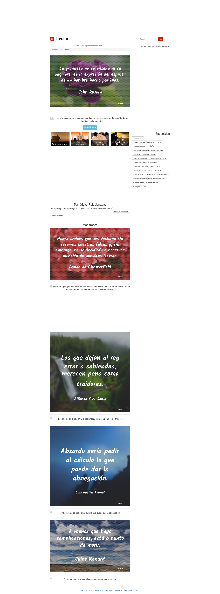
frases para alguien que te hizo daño (76, 209)
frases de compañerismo (156, 179)
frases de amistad (163, 174)
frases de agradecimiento (157, 158)
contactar (89, 590)
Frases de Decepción (120, 211)
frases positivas (154, 166)
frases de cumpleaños (140, 166)
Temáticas (165, 46)
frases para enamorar (155, 150)
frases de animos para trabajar (101, 209)
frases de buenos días (150, 162)
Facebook (128, 590)
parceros (118, 590)
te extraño (150, 146)
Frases (158, 46)
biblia (81, 590)
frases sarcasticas (152, 183)
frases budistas (150, 174)
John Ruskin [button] (90, 127)
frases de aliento (138, 183)
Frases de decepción (140, 158)
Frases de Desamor (58, 215)
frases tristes (137, 154)
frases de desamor (139, 146)
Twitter (137, 590)
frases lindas (137, 162)
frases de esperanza (140, 179)
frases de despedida (140, 150)
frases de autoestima (155, 170)
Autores (143, 46)
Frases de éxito (138, 174)
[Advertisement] (110, 18)
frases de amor (138, 138)
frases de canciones (140, 170)
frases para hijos (56, 209)
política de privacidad (103, 590)
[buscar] (160, 39)
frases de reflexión (149, 154)
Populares (151, 46)
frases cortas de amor (153, 142)
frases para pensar (139, 187)
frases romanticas (139, 142)
